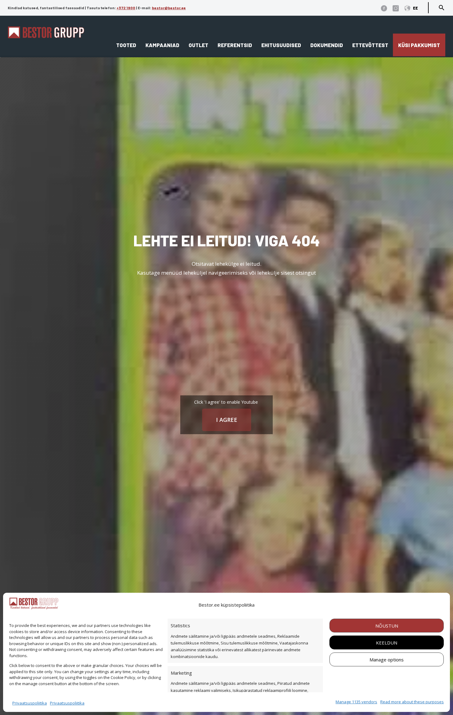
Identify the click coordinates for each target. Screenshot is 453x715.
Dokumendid (326, 45)
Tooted (126, 45)
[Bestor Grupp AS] (46, 36)
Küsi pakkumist (419, 45)
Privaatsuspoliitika (29, 703)
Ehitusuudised (281, 45)
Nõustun (386, 626)
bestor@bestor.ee (169, 8)
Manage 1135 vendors (356, 702)
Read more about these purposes (412, 702)
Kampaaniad (162, 45)
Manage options (386, 659)
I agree (226, 419)
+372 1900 (125, 8)
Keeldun (386, 643)
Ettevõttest (370, 45)
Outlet (198, 45)
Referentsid (235, 45)
